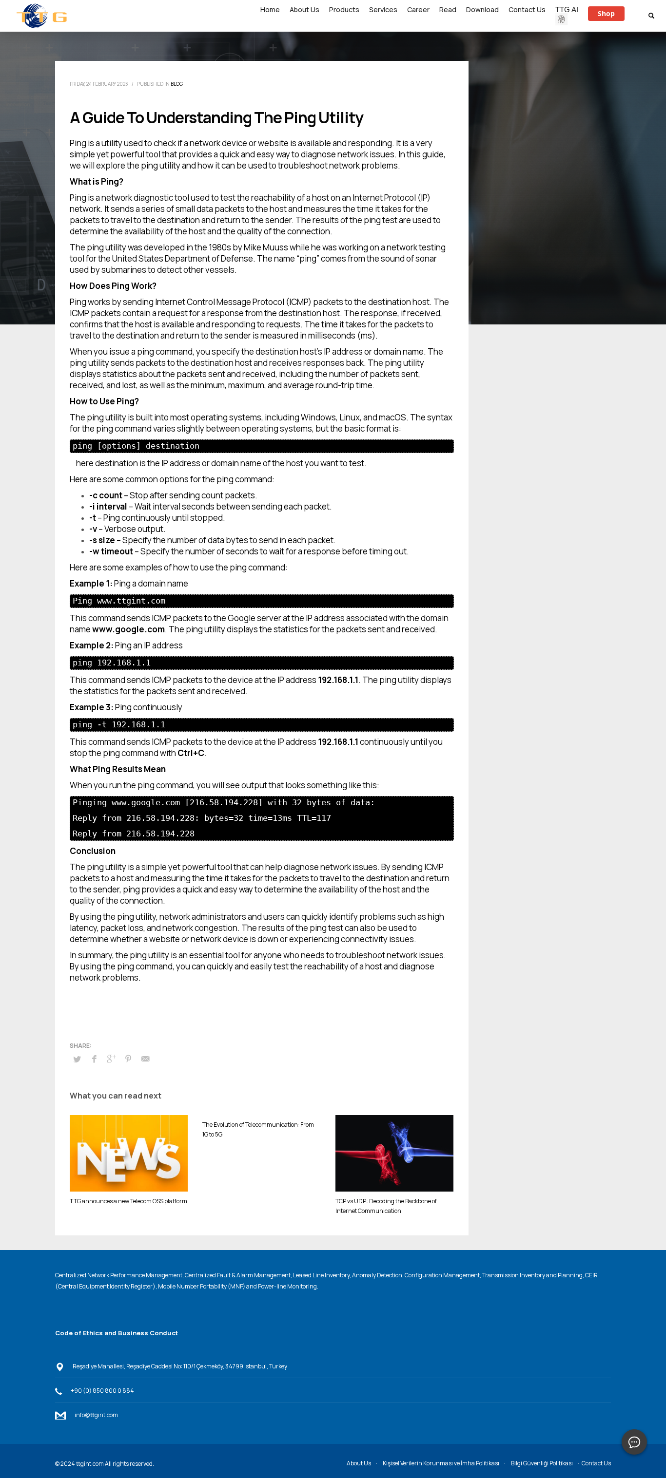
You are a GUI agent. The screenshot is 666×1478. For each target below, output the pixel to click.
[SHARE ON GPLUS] (111, 1058)
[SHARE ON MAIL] (145, 1058)
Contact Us (596, 1463)
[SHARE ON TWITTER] (77, 1059)
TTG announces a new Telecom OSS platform (128, 1201)
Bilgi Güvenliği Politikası (542, 1463)
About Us (359, 1463)
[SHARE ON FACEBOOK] (94, 1058)
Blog (177, 83)
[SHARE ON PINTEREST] (128, 1058)
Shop (606, 13)
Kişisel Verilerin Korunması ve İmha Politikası (441, 1463)
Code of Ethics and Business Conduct (116, 1332)
